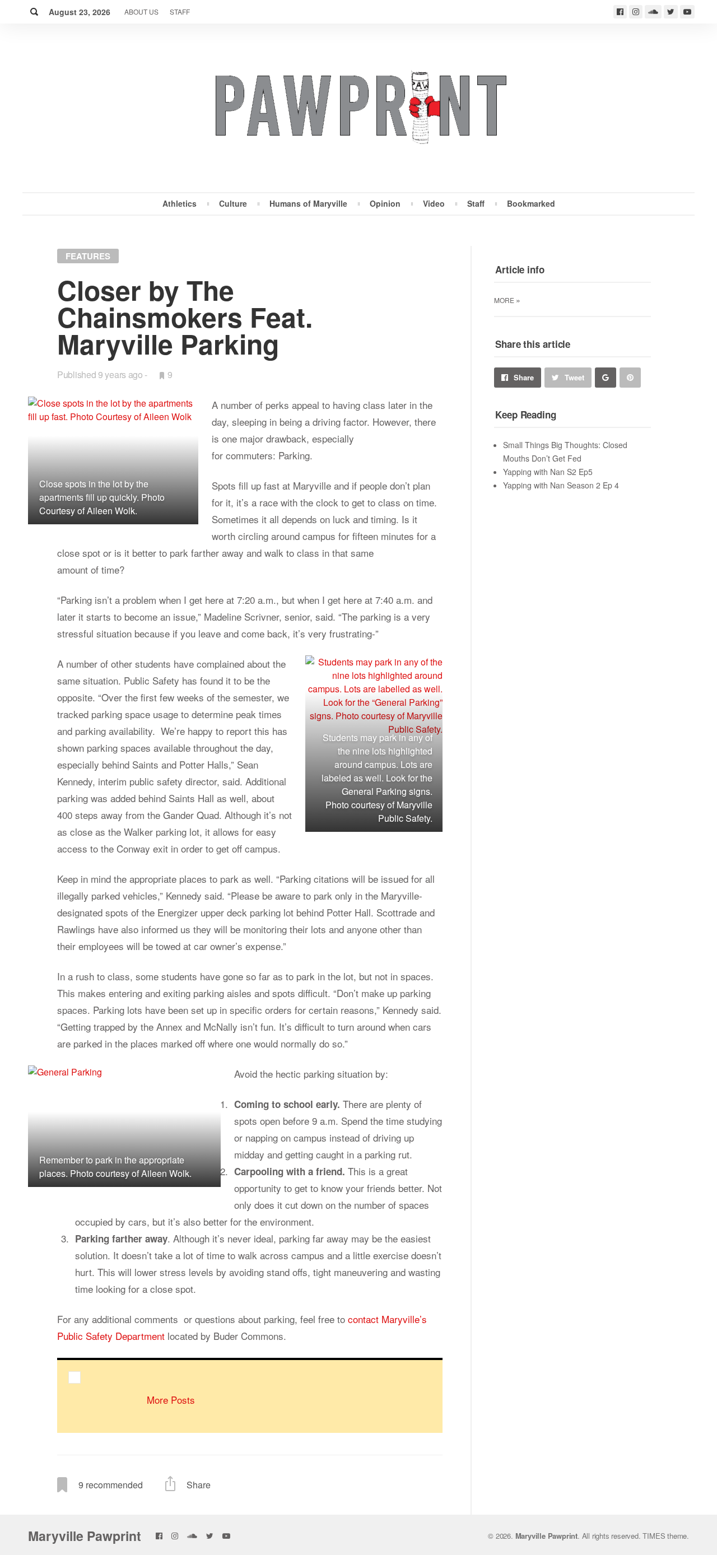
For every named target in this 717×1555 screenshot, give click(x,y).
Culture (233, 203)
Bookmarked (531, 203)
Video (434, 203)
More (507, 300)
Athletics (179, 203)
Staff (180, 11)
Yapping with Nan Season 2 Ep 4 (561, 485)
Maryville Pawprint (84, 1535)
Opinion (385, 203)
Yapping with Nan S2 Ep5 (548, 471)
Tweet (574, 377)
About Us (141, 11)
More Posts (171, 1400)
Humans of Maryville (308, 203)
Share (524, 377)
